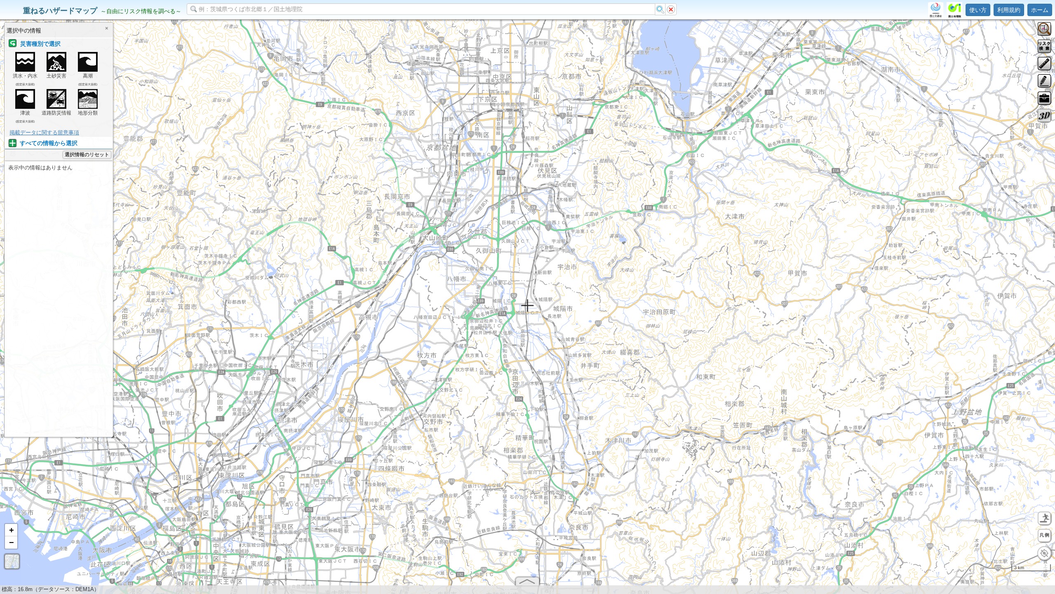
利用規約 (1008, 10)
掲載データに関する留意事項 (44, 132)
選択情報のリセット (87, 154)
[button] (11, 530)
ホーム (1039, 10)
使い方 (978, 10)
